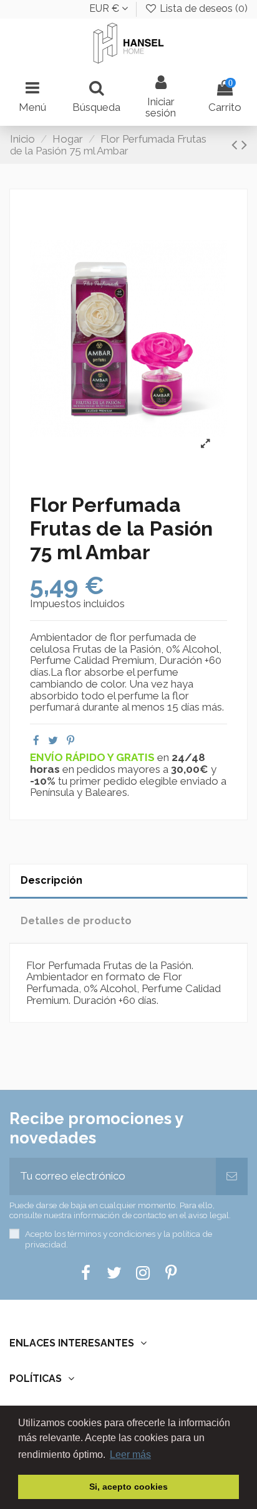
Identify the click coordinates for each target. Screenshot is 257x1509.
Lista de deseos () (202, 8)
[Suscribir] (232, 1176)
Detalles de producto (76, 921)
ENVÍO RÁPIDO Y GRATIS (93, 757)
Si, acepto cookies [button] (128, 1487)
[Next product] (244, 144)
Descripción (51, 880)
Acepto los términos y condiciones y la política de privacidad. (118, 1239)
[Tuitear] (53, 740)
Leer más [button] (130, 1454)
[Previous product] (236, 144)
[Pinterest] (70, 740)
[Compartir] (36, 740)
